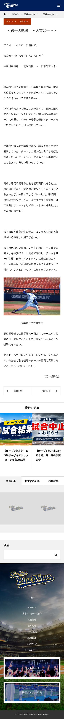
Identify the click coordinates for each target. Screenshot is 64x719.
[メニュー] (58, 5)
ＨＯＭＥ (32, 607)
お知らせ (32, 625)
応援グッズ (32, 644)
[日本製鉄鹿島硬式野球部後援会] (32, 579)
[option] (16, 441)
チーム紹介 (32, 631)
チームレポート (32, 650)
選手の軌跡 (23, 21)
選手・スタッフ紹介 (32, 613)
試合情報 (32, 619)
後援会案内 (32, 638)
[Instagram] (32, 597)
